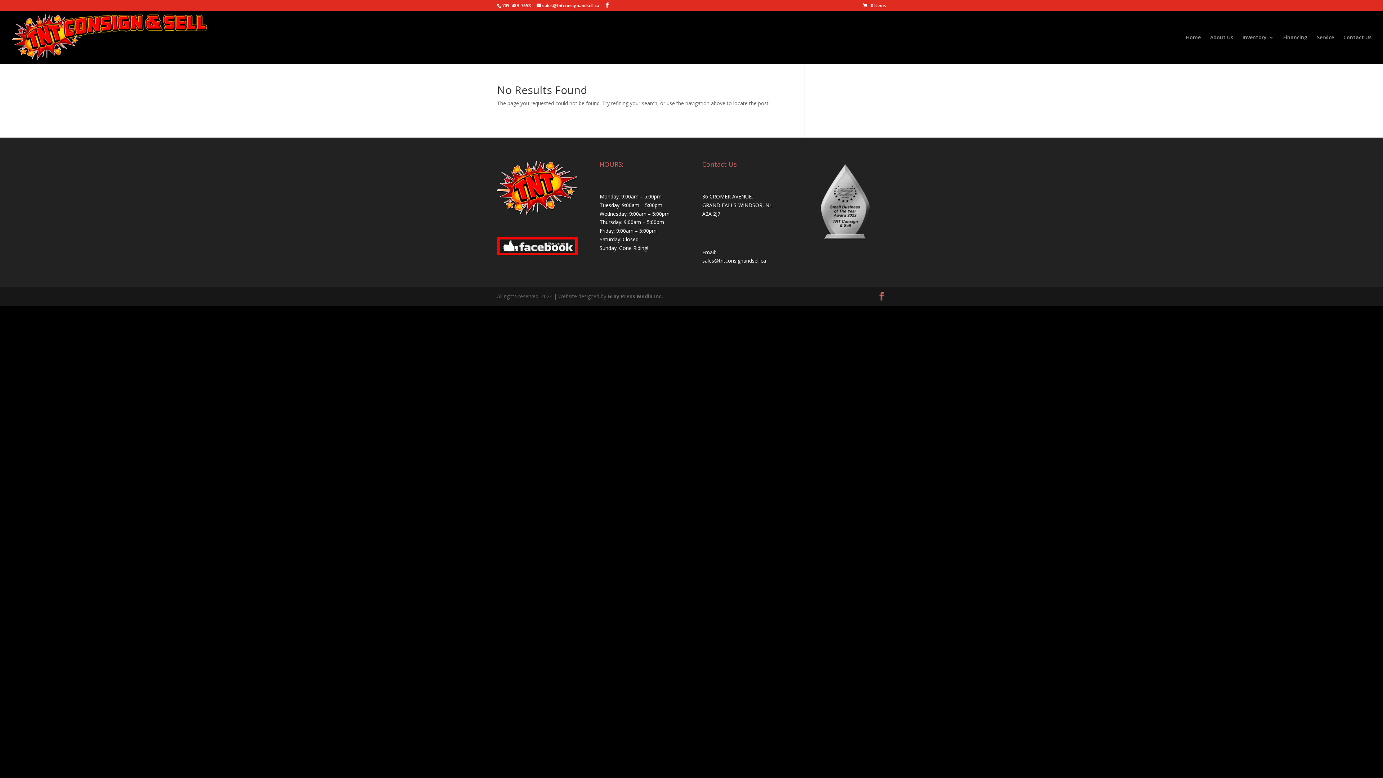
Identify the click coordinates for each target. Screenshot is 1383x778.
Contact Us (1357, 38)
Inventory (1255, 38)
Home (1193, 38)
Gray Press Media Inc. (635, 296)
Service (1325, 38)
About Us (1221, 38)
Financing (1295, 38)
